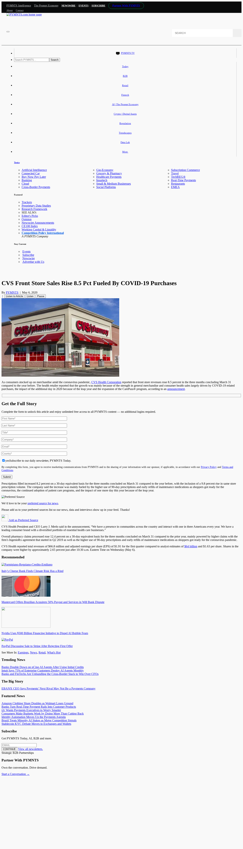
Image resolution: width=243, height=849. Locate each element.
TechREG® (178, 176)
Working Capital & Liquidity (39, 229)
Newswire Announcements (38, 222)
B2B (125, 76)
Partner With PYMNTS (126, 5)
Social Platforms (106, 187)
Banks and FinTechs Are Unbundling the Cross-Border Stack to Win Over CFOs (50, 674)
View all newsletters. (30, 749)
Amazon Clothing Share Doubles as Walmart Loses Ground (37, 703)
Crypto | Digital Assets (125, 113)
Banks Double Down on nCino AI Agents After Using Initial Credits (43, 667)
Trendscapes (125, 132)
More (125, 151)
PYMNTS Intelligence (18, 5)
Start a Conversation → (16, 774)
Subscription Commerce (185, 170)
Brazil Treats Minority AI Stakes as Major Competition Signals (39, 720)
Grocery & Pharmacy (109, 173)
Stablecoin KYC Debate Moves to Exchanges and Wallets (36, 723)
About (9, 10)
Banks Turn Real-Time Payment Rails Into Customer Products (39, 706)
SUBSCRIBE (98, 5)
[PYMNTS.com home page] (24, 14)
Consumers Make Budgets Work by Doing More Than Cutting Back (43, 713)
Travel (175, 173)
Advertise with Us (33, 261)
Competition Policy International (43, 233)
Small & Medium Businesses (113, 183)
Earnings (23, 652)
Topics (17, 162)
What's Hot (54, 652)
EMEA (175, 187)
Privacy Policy (209, 466)
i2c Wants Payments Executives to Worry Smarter (31, 710)
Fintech (125, 94)
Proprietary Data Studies (36, 205)
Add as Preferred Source (23, 520)
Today (125, 66)
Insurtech (101, 180)
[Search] (237, 33)
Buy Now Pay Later (34, 176)
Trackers (27, 202)
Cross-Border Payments (36, 187)
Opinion (27, 219)
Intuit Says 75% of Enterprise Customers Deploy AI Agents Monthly (43, 670)
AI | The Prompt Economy (125, 104)
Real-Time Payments (183, 180)
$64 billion (190, 546)
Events (83, 5)
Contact (20, 10)
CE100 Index (30, 226)
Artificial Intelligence (34, 170)
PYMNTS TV (128, 53)
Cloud (25, 183)
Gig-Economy (104, 170)
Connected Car (31, 173)
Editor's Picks (30, 215)
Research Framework (34, 209)
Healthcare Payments (109, 176)
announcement (176, 389)
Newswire (69, 5)
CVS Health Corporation (106, 382)
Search (54, 59)
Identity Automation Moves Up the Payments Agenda (34, 717)
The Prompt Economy (46, 5)
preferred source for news (43, 503)
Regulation (125, 123)
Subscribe (28, 255)
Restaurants (178, 183)
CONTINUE (9, 749)
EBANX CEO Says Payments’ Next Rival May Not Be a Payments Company (48, 688)
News (33, 652)
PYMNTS (12, 292)
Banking (27, 180)
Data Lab (125, 142)
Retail (125, 85)
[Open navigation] (7, 31)
